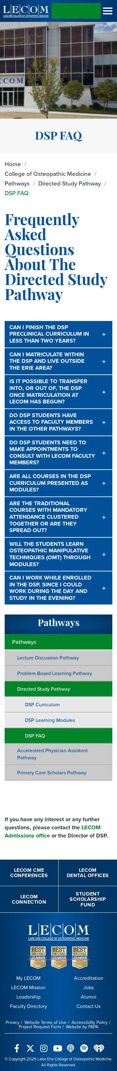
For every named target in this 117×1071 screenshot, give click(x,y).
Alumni (88, 996)
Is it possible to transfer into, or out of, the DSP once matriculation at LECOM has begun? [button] (48, 391)
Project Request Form (40, 1027)
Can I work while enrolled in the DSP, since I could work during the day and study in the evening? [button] (50, 588)
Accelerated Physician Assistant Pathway (52, 754)
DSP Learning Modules (50, 720)
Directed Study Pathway (69, 183)
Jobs (88, 987)
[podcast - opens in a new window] (70, 1045)
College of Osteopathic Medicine (48, 173)
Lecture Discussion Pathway (48, 657)
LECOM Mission (28, 987)
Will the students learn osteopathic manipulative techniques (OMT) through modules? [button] (49, 554)
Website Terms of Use (45, 1022)
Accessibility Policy (89, 1022)
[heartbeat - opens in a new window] (99, 1045)
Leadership (29, 996)
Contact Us (88, 1006)
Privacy (12, 1022)
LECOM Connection (29, 899)
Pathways (17, 183)
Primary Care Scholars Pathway (51, 772)
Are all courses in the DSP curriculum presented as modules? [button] (50, 483)
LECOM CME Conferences (29, 872)
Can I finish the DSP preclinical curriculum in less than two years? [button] (49, 334)
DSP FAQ (17, 193)
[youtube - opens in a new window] (57, 1045)
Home (13, 164)
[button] (107, 10)
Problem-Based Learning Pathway (54, 673)
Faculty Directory (28, 1006)
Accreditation (88, 978)
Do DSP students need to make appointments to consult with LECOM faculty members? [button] (52, 452)
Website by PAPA (82, 1027)
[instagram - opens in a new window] (44, 1045)
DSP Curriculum (42, 704)
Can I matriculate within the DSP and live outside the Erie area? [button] (47, 361)
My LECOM (28, 978)
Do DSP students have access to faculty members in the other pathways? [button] (51, 422)
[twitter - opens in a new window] (30, 1045)
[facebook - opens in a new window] (17, 1045)
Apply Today (76, 11)
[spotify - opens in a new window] (84, 1045)
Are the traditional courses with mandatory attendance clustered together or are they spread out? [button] (48, 516)
